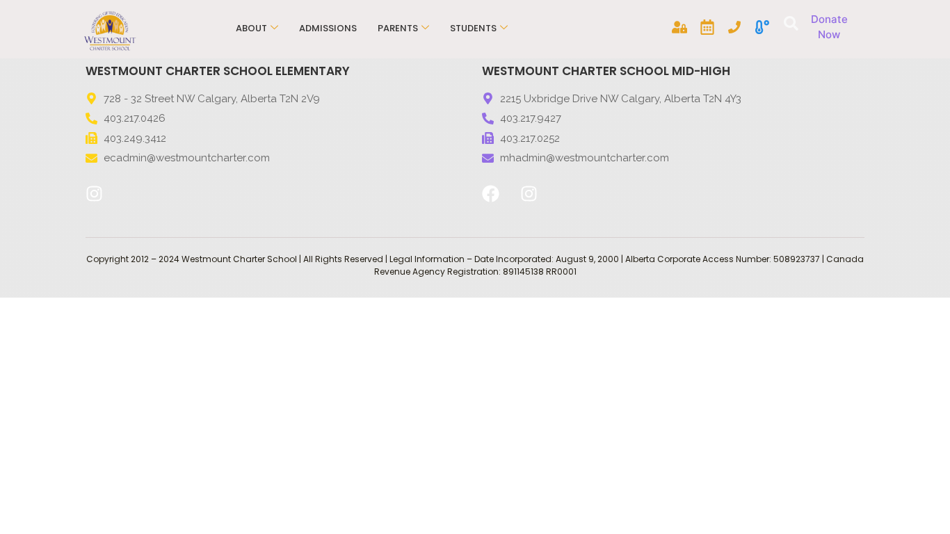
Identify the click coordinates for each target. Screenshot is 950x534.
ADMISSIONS (328, 28)
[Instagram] (94, 194)
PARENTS (398, 28)
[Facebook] (490, 194)
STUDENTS (473, 28)
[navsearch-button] (789, 25)
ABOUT (251, 28)
